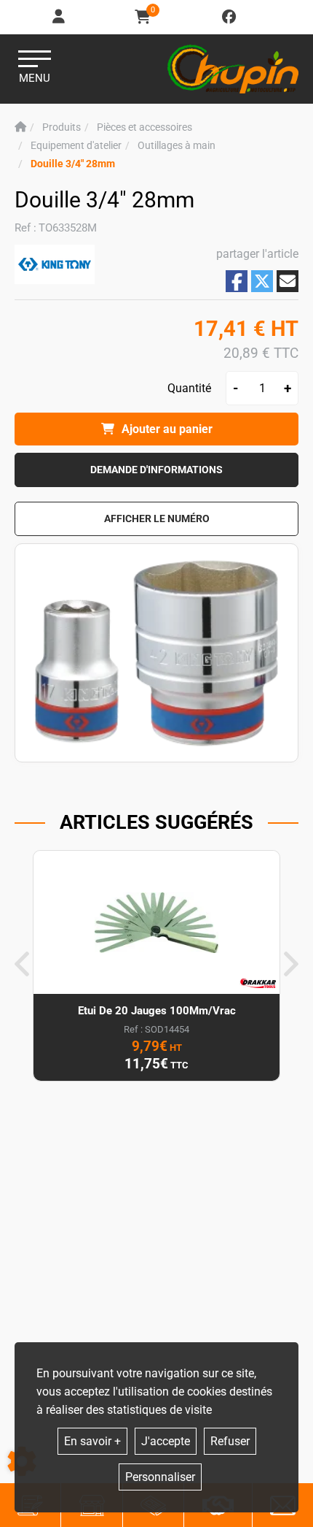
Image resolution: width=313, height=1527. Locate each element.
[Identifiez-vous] (59, 17)
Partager (236, 281)
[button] (73, 164)
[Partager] (287, 281)
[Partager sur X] (262, 281)
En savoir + (92, 1441)
